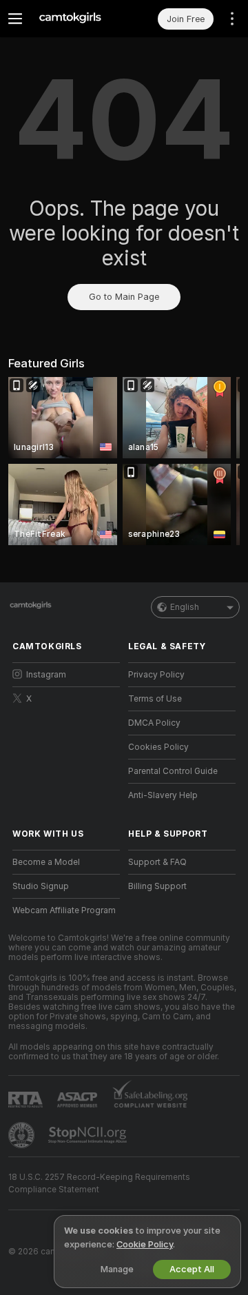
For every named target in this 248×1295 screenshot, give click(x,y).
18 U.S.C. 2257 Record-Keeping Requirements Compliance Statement (99, 1183)
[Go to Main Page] (77, 18)
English (184, 607)
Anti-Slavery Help (163, 795)
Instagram (46, 675)
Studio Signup (40, 886)
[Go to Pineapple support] (22, 1135)
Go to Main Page (124, 297)
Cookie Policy (144, 1244)
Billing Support (157, 886)
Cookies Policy (158, 747)
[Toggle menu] (15, 18)
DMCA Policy (154, 723)
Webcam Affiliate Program (64, 910)
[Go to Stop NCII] (89, 1135)
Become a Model (46, 862)
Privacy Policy (156, 675)
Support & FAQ (157, 862)
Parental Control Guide (173, 771)
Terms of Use (155, 699)
